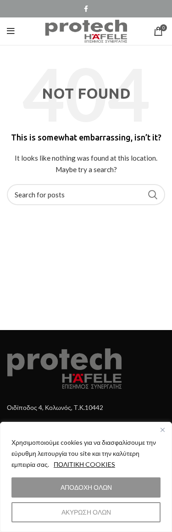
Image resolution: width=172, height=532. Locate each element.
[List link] (86, 408)
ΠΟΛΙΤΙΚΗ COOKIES (84, 464)
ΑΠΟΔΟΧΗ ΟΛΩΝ (86, 487)
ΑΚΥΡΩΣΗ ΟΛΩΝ (86, 512)
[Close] (162, 429)
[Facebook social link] (86, 9)
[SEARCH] (152, 194)
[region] (86, 477)
